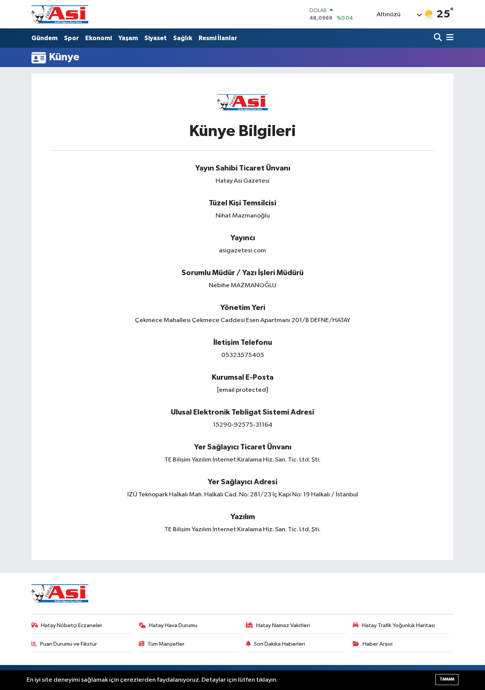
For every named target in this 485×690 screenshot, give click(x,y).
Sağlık (182, 38)
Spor (71, 38)
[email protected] (242, 390)
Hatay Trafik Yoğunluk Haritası (398, 625)
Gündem (44, 38)
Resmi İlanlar (218, 38)
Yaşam (128, 38)
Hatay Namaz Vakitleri (283, 625)
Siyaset (155, 38)
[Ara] (438, 38)
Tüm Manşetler (166, 644)
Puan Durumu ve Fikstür (68, 644)
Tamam (447, 679)
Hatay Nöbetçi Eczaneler (71, 625)
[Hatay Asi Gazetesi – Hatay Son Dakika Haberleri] (59, 14)
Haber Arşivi (378, 644)
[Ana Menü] (448, 38)
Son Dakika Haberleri (279, 644)
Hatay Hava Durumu (173, 625)
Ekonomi (98, 38)
